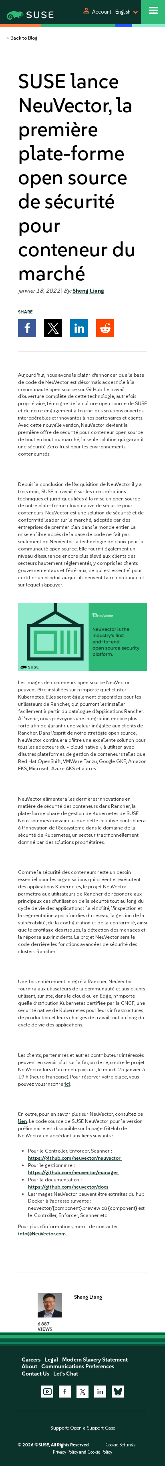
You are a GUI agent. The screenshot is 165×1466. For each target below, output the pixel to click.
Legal (51, 1359)
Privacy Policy (65, 1452)
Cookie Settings (120, 1445)
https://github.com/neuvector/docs (68, 1187)
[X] (82, 1392)
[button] (27, 328)
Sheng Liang (88, 290)
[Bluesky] (118, 1392)
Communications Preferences (77, 1366)
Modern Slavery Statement (95, 1359)
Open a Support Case (92, 1428)
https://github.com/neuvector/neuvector (75, 1158)
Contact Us (35, 1373)
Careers (31, 1359)
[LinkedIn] (100, 1392)
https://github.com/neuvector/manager (73, 1172)
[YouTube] (47, 1392)
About (29, 1366)
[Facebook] (65, 1392)
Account (101, 12)
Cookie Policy (99, 1452)
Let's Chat (65, 1373)
